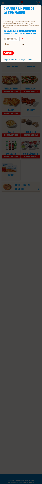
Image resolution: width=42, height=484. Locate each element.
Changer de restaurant (10, 60)
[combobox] (14, 44)
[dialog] (21, 33)
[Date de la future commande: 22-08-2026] (5, 39)
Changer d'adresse (25, 60)
